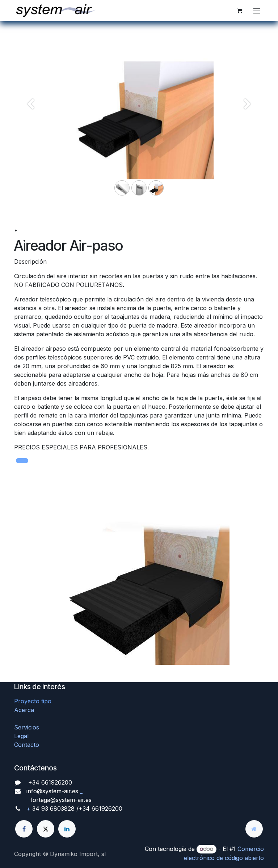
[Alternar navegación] (256, 10)
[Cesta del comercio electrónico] (239, 10)
